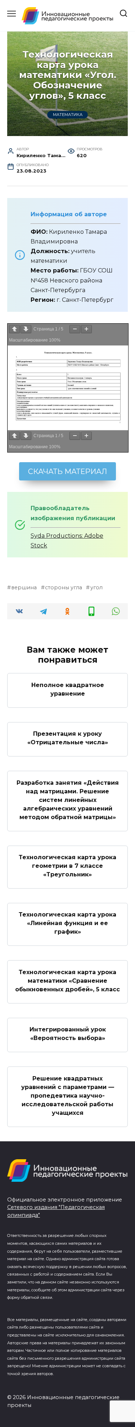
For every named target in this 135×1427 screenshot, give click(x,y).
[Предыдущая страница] (14, 329)
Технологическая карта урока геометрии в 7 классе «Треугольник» (67, 866)
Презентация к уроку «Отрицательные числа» (67, 738)
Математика (67, 114)
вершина (24, 587)
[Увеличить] (86, 329)
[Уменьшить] (74, 329)
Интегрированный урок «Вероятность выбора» (68, 1033)
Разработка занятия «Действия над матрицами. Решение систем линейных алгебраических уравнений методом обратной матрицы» (68, 799)
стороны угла (63, 587)
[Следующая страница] (26, 329)
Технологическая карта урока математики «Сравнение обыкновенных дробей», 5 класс (67, 980)
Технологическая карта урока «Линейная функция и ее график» (67, 923)
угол (96, 587)
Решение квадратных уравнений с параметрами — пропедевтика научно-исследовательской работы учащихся (67, 1095)
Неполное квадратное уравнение (67, 689)
